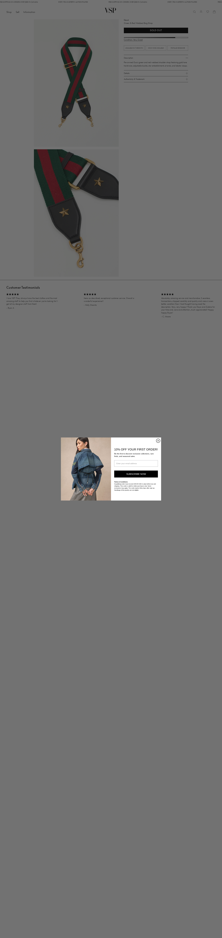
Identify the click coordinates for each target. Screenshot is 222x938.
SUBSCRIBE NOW (136, 474)
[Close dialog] (158, 441)
